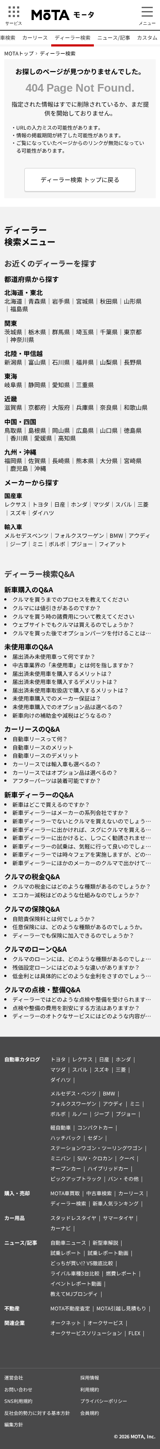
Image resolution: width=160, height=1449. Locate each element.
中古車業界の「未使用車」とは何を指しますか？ (73, 665)
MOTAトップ (19, 53)
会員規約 (89, 1412)
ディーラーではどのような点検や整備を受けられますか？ (84, 999)
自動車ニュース (68, 1242)
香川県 (19, 438)
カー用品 (14, 1217)
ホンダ (79, 504)
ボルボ (57, 544)
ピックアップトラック (76, 1178)
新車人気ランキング (116, 1203)
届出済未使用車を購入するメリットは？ (62, 673)
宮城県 (85, 301)
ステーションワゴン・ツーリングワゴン (96, 1147)
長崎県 (61, 460)
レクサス (15, 504)
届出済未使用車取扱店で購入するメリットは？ (70, 690)
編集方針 (13, 1424)
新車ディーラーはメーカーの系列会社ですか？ (70, 813)
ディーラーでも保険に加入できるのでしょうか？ (73, 935)
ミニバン (60, 1158)
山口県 (109, 430)
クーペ (126, 1158)
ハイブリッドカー (107, 1168)
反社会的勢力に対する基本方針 (37, 1412)
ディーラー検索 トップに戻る (80, 179)
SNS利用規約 (18, 1400)
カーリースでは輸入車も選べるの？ (56, 764)
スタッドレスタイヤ (73, 1217)
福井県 (85, 362)
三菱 (142, 504)
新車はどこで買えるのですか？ (51, 804)
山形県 (133, 301)
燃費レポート (121, 1273)
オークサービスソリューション (86, 1332)
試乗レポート (65, 1252)
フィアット (112, 544)
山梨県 (109, 362)
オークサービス (105, 1322)
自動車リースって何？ (40, 739)
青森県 (37, 301)
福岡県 (13, 460)
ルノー (79, 1113)
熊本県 (85, 460)
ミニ (37, 544)
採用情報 (89, 1377)
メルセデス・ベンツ (73, 1093)
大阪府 (61, 407)
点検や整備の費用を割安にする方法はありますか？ (76, 1008)
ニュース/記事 (113, 37)
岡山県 (61, 430)
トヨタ (40, 504)
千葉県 (109, 331)
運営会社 (13, 1377)
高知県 (67, 438)
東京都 (133, 331)
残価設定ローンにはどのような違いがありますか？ (76, 967)
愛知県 (61, 384)
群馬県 (61, 331)
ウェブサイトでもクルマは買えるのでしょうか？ (73, 624)
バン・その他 (123, 1178)
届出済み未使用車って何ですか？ (54, 656)
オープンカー (65, 1168)
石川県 (61, 362)
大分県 (109, 460)
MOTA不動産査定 (70, 1308)
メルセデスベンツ (26, 535)
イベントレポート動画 (76, 1283)
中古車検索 (99, 1193)
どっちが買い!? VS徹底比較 (81, 1262)
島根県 (37, 430)
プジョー (82, 544)
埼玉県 (85, 331)
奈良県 (109, 407)
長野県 (133, 362)
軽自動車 (60, 1127)
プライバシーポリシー (103, 1400)
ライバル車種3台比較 (74, 1273)
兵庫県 (85, 407)
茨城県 (13, 331)
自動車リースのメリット (42, 747)
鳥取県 (13, 430)
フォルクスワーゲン (79, 535)
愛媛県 (43, 438)
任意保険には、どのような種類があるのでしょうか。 (78, 927)
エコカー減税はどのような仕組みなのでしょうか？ (76, 895)
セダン (95, 1137)
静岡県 (37, 384)
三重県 (85, 384)
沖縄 (40, 468)
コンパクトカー (95, 1127)
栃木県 (37, 331)
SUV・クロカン (95, 1158)
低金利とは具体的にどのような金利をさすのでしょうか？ (84, 976)
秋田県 (109, 301)
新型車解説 (105, 1242)
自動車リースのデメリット (45, 755)
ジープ (18, 544)
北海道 (13, 301)
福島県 (19, 308)
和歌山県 (136, 407)
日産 (59, 504)
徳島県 (133, 430)
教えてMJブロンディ (74, 1293)
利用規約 (89, 1389)
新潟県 (13, 362)
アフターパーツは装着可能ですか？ (56, 781)
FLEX (134, 1332)
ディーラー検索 (72, 37)
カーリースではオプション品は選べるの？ (65, 772)
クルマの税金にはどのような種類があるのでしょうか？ (81, 886)
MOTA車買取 (65, 1193)
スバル (123, 504)
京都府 (37, 407)
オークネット (65, 1322)
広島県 (85, 430)
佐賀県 (37, 460)
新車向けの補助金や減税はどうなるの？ (62, 715)
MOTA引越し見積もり (121, 1308)
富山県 (37, 362)
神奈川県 (22, 339)
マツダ (101, 504)
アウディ (139, 535)
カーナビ (60, 1228)
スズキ (18, 513)
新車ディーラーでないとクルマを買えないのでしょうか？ (84, 821)
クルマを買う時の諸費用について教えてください (73, 616)
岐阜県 (13, 384)
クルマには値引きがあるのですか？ (56, 608)
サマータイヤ (118, 1217)
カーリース (35, 37)
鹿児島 (19, 468)
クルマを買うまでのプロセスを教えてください (70, 599)
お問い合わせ (18, 1389)
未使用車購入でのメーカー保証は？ (56, 698)
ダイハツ (43, 513)
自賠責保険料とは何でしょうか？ (54, 919)
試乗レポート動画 (107, 1252)
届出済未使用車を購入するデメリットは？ (65, 682)
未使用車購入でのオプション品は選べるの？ (67, 707)
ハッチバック (65, 1137)
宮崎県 (133, 460)
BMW (116, 535)
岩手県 (61, 301)
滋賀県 (13, 407)
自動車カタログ (22, 1059)
